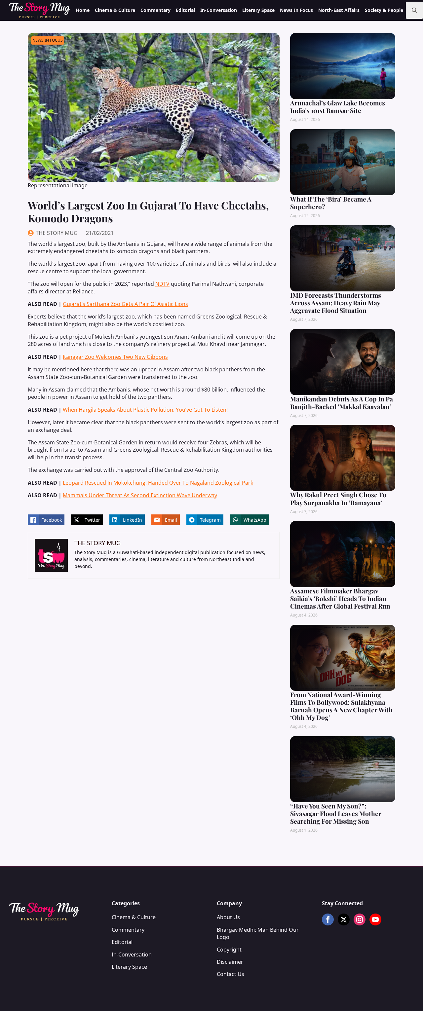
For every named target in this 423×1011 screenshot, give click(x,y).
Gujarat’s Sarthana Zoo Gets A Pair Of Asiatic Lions (125, 304)
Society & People (384, 10)
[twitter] (344, 919)
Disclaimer (230, 961)
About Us (228, 917)
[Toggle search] (414, 10)
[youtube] (375, 919)
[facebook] (328, 919)
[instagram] (359, 919)
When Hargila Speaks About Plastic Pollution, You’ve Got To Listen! (145, 409)
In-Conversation (218, 10)
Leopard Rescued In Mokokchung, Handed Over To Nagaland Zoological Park (158, 482)
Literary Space (258, 10)
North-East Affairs (339, 10)
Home (83, 10)
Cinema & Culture (115, 10)
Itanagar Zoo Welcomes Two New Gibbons (115, 356)
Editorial (185, 10)
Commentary (155, 10)
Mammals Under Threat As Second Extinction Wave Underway (140, 495)
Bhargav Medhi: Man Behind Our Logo (258, 933)
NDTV (162, 283)
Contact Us (230, 974)
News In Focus (296, 10)
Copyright (229, 949)
